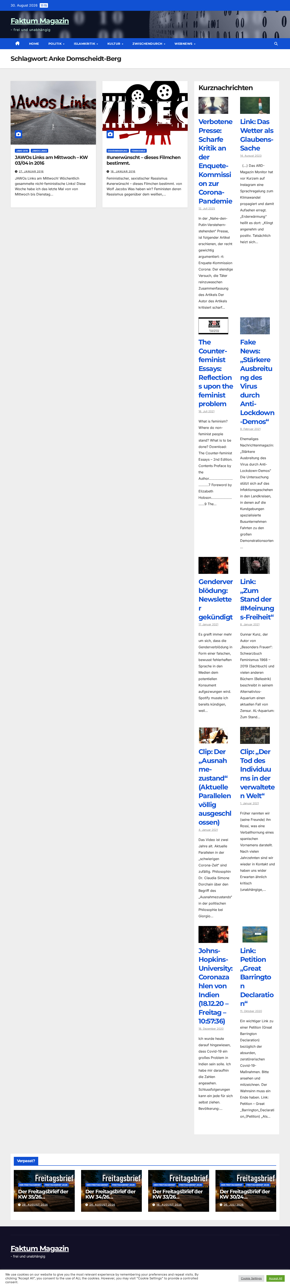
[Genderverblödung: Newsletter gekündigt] (213, 571)
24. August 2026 (102, 1204)
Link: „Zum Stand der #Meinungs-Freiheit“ (257, 599)
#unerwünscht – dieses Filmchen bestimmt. (143, 160)
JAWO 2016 (22, 150)
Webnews (184, 44)
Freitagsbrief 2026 (56, 1185)
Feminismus (138, 150)
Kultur (114, 44)
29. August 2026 (35, 1204)
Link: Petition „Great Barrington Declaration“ (256, 977)
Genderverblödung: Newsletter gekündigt (215, 599)
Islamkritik (85, 44)
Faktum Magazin (40, 20)
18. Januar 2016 (123, 171)
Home (34, 44)
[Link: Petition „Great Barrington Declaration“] (255, 940)
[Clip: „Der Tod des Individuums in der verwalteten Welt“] (255, 741)
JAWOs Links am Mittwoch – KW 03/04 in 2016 (51, 160)
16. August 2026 (169, 1204)
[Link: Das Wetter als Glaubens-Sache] (255, 111)
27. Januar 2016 (31, 171)
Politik (55, 44)
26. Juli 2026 (234, 1204)
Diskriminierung (118, 150)
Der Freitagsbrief (30, 1185)
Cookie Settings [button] (251, 1278)
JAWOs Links (39, 150)
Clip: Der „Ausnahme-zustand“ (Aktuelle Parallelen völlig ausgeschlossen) (214, 786)
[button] (276, 44)
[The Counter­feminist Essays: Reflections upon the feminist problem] (213, 331)
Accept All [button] (275, 1278)
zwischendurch (147, 44)
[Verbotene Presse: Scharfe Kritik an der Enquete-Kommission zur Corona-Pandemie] (213, 111)
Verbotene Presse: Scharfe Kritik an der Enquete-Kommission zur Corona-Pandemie (215, 161)
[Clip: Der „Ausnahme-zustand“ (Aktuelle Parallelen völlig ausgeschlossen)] (213, 741)
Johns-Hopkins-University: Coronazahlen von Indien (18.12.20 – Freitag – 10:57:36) (215, 986)
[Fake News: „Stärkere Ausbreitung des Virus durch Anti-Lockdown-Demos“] (255, 331)
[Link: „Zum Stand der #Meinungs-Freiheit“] (255, 571)
